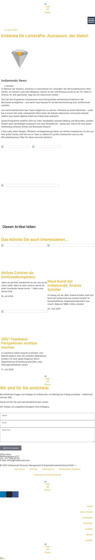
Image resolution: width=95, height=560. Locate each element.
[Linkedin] (3, 494)
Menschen (88, 523)
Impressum (20, 469)
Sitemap (33, 469)
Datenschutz (48, 469)
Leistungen (87, 517)
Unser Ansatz (86, 512)
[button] (91, 20)
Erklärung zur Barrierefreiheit (47, 474)
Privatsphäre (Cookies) (70, 469)
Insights (89, 529)
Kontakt (89, 540)
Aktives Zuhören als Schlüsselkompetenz (18, 275)
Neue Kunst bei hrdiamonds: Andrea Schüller (64, 285)
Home (90, 506)
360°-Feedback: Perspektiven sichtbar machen (19, 343)
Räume (89, 534)
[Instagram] (9, 494)
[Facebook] (15, 494)
